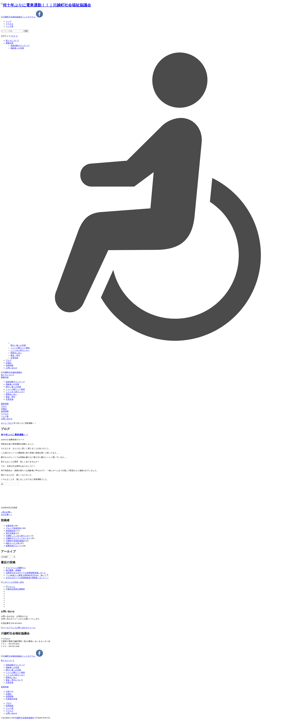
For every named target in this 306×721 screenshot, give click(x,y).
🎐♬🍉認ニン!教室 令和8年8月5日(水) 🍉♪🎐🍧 (27, 575)
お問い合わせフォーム (25, 628)
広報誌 (8, 363)
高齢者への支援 (17, 48)
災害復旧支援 (11, 699)
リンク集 (9, 26)
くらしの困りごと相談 (20, 348)
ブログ (8, 360)
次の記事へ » (6, 515)
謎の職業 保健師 (13, 570)
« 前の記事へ (6, 512)
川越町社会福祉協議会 (15, 541)
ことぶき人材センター (20, 350)
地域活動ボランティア (15, 382)
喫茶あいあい (16, 353)
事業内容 (9, 43)
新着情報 (5, 687)
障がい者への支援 (13, 387)
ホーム (4, 423)
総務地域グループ (13, 546)
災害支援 (14, 358)
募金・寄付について (14, 680)
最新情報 (5, 404)
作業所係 (9, 526)
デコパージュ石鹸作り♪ (16, 568)
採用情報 (9, 365)
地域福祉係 (10, 531)
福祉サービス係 (12, 543)
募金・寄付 (15, 355)
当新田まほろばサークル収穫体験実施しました (26, 573)
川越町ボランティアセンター (18, 538)
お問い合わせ (11, 368)
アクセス (9, 24)
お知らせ (9, 691)
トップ (8, 21)
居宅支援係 (10, 533)
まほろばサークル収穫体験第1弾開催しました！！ (27, 578)
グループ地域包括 (13, 528)
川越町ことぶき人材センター (18, 536)
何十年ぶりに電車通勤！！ (14, 434)
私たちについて (12, 41)
